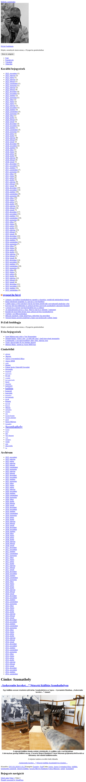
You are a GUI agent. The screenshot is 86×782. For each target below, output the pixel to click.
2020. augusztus (11, 114)
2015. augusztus (11, 220)
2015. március (10, 230)
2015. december (11, 212)
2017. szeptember (11, 170)
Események (9, 60)
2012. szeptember (11, 290)
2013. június (9, 272)
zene (6, 444)
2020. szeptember (11, 112)
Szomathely (8, 424)
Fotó (7, 58)
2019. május (9, 134)
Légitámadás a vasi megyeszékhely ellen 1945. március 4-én (26, 341)
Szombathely (14, 426)
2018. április (9, 156)
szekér (62, 769)
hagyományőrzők (10, 380)
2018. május (9, 154)
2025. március (10, 75)
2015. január (9, 234)
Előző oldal (5, 778)
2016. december (11, 188)
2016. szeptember (11, 194)
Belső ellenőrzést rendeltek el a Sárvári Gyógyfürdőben (24, 302)
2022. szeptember (11, 83)
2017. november (11, 166)
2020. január (9, 122)
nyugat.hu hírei (12, 294)
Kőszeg (7, 405)
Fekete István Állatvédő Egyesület (17, 367)
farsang (8, 365)
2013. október (10, 264)
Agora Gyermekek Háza (14, 359)
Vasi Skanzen (9, 435)
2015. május (9, 226)
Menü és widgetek (8, 54)
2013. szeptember (11, 266)
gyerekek (7, 378)
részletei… (43, 763)
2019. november (11, 126)
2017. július (9, 174)
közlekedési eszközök (8, 769)
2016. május (9, 202)
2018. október (10, 148)
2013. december (11, 260)
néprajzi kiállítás (23, 769)
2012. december (11, 284)
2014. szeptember (11, 242)
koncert (8, 391)
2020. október (10, 110)
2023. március (10, 79)
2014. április (9, 252)
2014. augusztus (11, 244)
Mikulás (7, 407)
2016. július (9, 198)
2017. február (10, 184)
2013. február (10, 280)
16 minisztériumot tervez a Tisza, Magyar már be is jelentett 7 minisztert (30, 310)
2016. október (10, 192)
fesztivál (8, 371)
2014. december (11, 236)
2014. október (10, 240)
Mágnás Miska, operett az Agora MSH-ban (20, 345)
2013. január (9, 282)
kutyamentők (9, 397)
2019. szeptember (11, 130)
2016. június (9, 200)
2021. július (9, 100)
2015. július (9, 222)
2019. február (10, 140)
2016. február (10, 208)
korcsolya (8, 395)
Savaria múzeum (10, 418)
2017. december (11, 164)
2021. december (11, 92)
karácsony (9, 386)
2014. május (9, 250)
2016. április (9, 204)
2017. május (9, 178)
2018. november (11, 146)
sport (7, 420)
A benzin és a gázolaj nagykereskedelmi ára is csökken (24, 308)
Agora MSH (10, 361)
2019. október (10, 128)
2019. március (10, 138)
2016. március (10, 206)
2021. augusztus (11, 98)
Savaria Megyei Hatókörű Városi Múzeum (44, 769)
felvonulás (9, 369)
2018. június (9, 152)
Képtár (8, 401)
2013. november (11, 262)
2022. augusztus (11, 85)
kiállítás (9, 388)
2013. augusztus (11, 268)
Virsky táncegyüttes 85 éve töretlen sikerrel (20, 343)
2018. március (10, 158)
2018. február (10, 160)
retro (6, 414)
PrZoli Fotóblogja (7, 46)
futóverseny (8, 373)
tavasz (7, 431)
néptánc (7, 412)
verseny (8, 439)
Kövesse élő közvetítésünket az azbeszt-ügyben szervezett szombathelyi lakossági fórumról (37, 306)
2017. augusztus (11, 172)
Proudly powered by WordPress (12, 780)
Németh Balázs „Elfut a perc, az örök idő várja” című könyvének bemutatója (32, 339)
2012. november (11, 286)
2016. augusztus (11, 196)
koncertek (8, 393)
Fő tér (7, 376)
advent (7, 354)
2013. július (9, 270)
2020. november (11, 108)
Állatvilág (8, 64)
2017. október (10, 168)
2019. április (9, 136)
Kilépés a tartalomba (8, 2)
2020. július (9, 116)
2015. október (10, 216)
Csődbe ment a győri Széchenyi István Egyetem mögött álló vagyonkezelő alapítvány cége (37, 304)
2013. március (10, 278)
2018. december (11, 144)
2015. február (10, 232)
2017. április (9, 180)
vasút (6, 437)
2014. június (9, 248)
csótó (7, 363)
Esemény (36, 767)
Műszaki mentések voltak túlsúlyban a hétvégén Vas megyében (27, 316)
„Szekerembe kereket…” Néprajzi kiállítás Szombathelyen (34, 685)
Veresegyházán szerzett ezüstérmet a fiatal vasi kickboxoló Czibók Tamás (31, 318)
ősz (6, 448)
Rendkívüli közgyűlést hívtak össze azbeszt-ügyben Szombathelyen (29, 312)
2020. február (10, 120)
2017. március (10, 182)
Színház (7, 429)
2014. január (9, 258)
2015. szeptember (11, 218)
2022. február (10, 90)
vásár (7, 442)
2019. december (11, 124)
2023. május (9, 77)
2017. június (9, 176)
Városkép (8, 62)
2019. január (9, 142)
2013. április (9, 276)
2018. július (9, 150)
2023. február (10, 81)
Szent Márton (10, 422)
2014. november (11, 238)
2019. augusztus (11, 132)
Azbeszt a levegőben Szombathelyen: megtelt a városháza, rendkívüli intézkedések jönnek (37, 300)
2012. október (10, 288)
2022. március (10, 87)
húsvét (7, 382)
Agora (8, 356)
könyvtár (7, 403)
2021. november (11, 94)
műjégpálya (8, 410)
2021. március (10, 106)
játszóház (8, 384)
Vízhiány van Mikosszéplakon (16, 314)
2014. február (10, 256)
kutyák (7, 399)
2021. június (9, 102)
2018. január (9, 162)
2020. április (9, 118)
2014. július (9, 246)
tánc (6, 433)
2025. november (11, 73)
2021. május (9, 104)
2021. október (10, 96)
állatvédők (9, 446)
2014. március (10, 254)
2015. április (9, 228)
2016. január (9, 210)
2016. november (11, 190)
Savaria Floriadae (10, 416)
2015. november (11, 214)
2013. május (9, 274)
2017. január (9, 186)
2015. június (9, 224)
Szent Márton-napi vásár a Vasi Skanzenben (20, 336)
